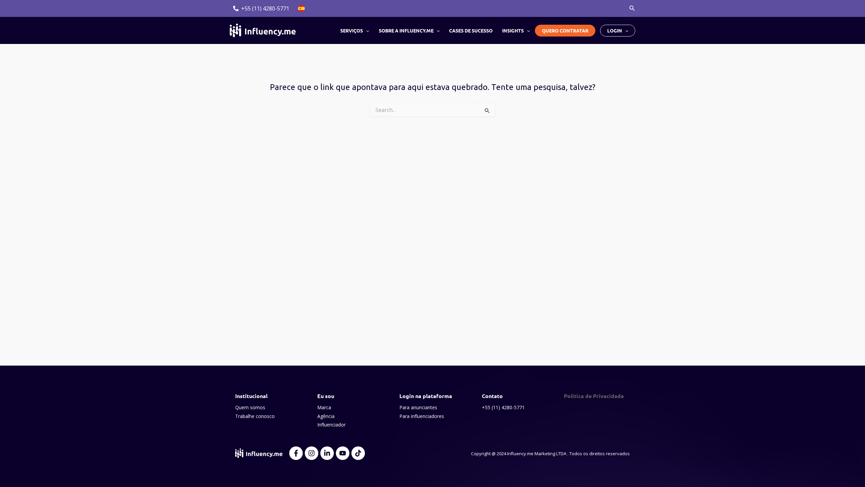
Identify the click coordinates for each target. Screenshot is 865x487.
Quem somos (250, 407)
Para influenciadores (421, 416)
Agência (326, 416)
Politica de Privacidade (594, 395)
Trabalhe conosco (255, 416)
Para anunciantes (418, 407)
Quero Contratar (565, 30)
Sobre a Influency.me (406, 30)
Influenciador (331, 424)
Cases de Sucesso (471, 30)
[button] (632, 8)
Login (614, 30)
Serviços (351, 30)
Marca (324, 407)
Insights (513, 30)
